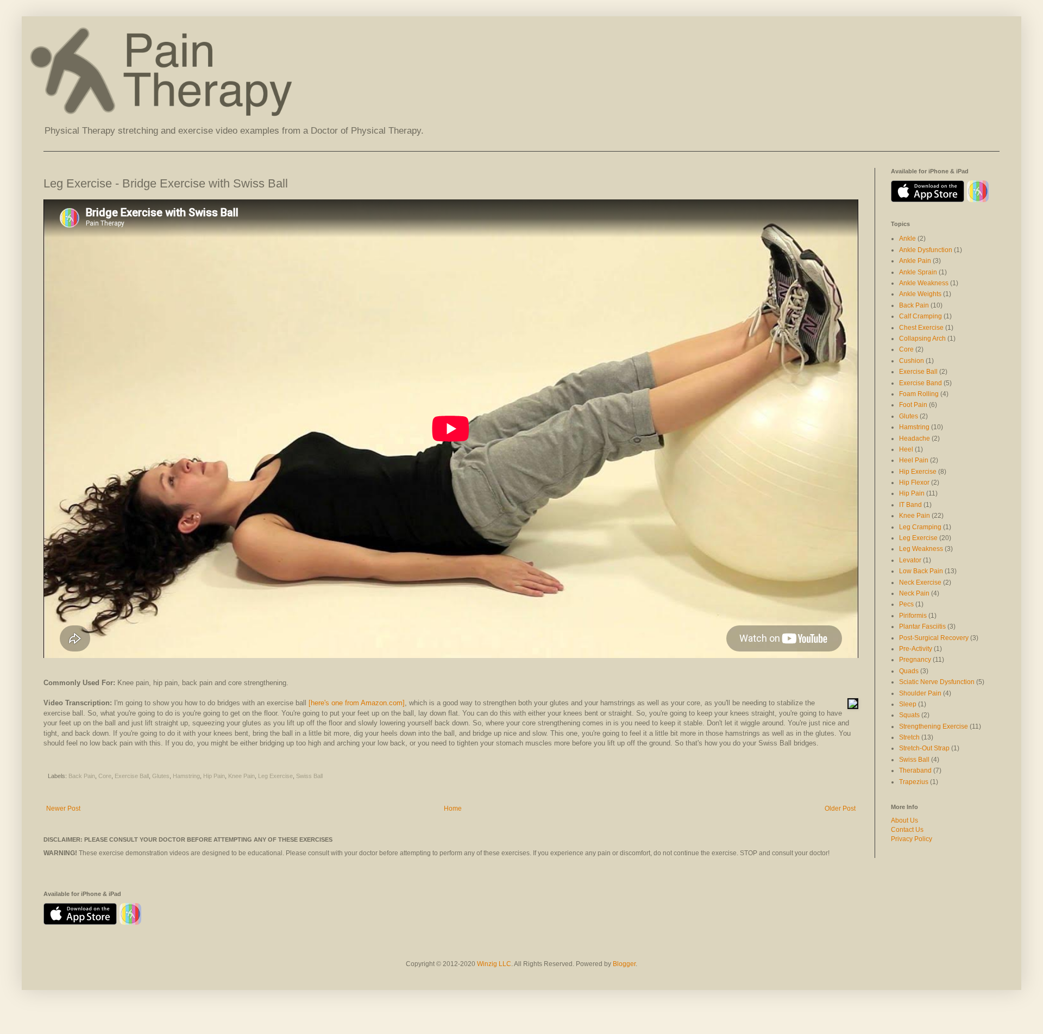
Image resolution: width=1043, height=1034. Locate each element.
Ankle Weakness (923, 283)
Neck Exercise (920, 582)
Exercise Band (920, 383)
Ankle (907, 238)
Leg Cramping (920, 527)
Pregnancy (915, 659)
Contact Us (907, 830)
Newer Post (63, 808)
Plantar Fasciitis (922, 626)
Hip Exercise (918, 471)
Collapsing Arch (922, 338)
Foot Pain (913, 405)
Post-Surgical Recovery (934, 638)
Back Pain (81, 776)
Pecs (906, 604)
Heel (906, 449)
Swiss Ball (309, 776)
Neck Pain (914, 593)
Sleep (907, 704)
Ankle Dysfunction (925, 250)
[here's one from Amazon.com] (357, 703)
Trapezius (913, 782)
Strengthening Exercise (933, 726)
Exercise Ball (132, 776)
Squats (909, 715)
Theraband (915, 770)
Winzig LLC (494, 964)
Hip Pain (214, 776)
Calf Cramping (920, 316)
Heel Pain (913, 460)
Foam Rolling (919, 394)
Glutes (160, 776)
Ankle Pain (915, 261)
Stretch (909, 737)
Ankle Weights (920, 294)
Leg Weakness (921, 549)
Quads (909, 671)
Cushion (911, 361)
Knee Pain (241, 776)
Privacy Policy (911, 839)
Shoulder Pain (920, 693)
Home (453, 808)
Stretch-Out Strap (924, 748)
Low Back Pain (921, 571)
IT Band (910, 505)
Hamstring (186, 776)
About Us (904, 820)
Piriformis (913, 615)
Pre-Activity (915, 649)
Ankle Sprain (918, 272)
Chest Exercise (921, 327)
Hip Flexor (914, 482)
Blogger (624, 964)
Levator (910, 560)
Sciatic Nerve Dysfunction (937, 682)
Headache (914, 438)
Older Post (840, 808)
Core (104, 776)
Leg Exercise (275, 776)
